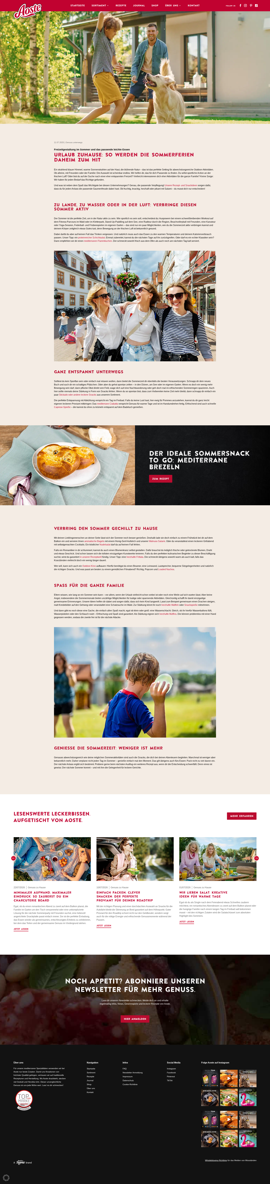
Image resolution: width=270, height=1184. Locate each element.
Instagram (171, 1068)
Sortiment (99, 5)
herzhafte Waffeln (170, 605)
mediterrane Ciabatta (107, 404)
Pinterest (171, 1076)
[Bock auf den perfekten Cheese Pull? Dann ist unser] (229, 1078)
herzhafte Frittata (135, 557)
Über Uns (171, 5)
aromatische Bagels (94, 541)
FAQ (125, 1068)
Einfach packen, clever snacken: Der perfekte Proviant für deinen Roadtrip (124, 896)
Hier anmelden (135, 1018)
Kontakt (194, 5)
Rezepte (121, 5)
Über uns (91, 1088)
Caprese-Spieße (62, 407)
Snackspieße (191, 605)
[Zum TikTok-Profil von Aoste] (257, 5)
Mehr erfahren (241, 816)
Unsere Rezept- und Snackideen (181, 185)
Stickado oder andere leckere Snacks (77, 395)
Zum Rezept (160, 478)
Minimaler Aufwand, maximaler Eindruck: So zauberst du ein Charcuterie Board (42, 896)
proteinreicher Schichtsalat (91, 237)
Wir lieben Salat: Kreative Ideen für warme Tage (203, 894)
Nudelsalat (105, 544)
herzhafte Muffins (167, 614)
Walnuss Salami (157, 541)
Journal (139, 5)
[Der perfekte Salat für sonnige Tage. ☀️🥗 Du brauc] (229, 1097)
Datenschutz (128, 1080)
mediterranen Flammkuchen (98, 241)
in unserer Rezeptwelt (91, 557)
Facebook (171, 1072)
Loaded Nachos (166, 569)
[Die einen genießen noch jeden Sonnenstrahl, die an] (210, 1078)
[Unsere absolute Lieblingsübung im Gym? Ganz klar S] (210, 1097)
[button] (13, 858)
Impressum (128, 1076)
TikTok (170, 1080)
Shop (154, 5)
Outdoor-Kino (89, 566)
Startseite (77, 5)
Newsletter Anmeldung (133, 1072)
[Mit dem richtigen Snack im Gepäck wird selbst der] (247, 1078)
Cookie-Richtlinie (130, 1084)
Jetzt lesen (21, 929)
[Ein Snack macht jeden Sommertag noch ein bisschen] (247, 1097)
